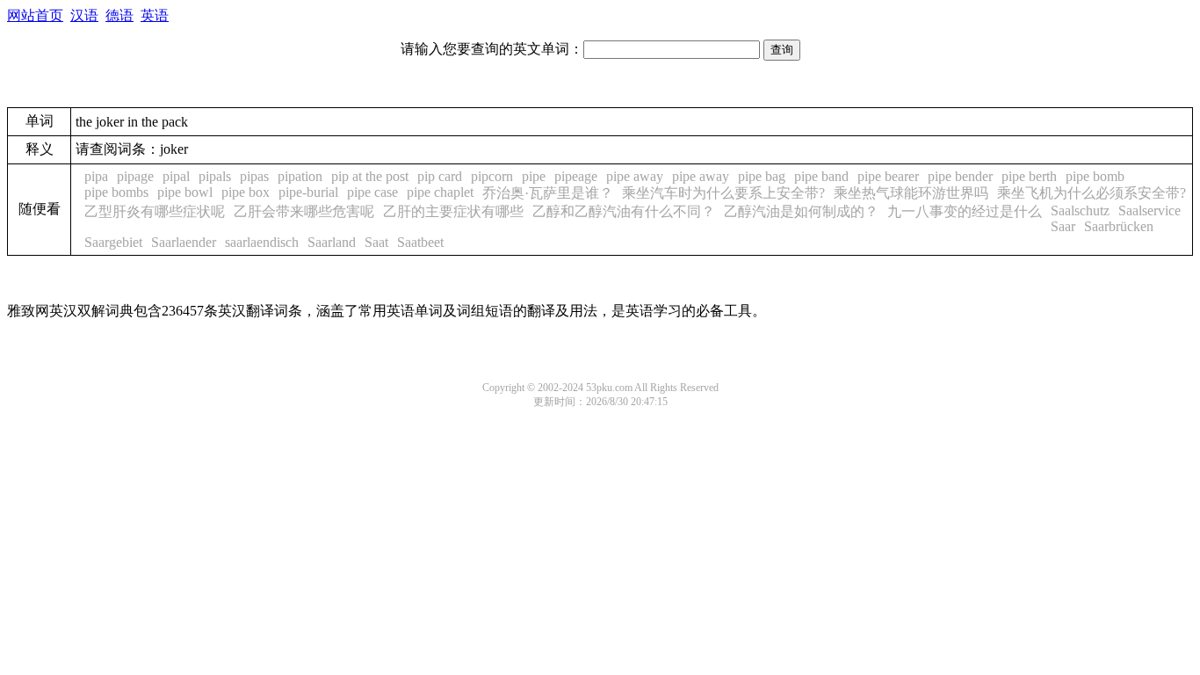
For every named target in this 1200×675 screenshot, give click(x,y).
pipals (215, 176)
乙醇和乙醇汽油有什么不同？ (623, 211)
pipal (176, 176)
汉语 (84, 15)
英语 (155, 15)
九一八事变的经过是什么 (964, 211)
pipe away (634, 176)
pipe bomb (1095, 176)
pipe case (372, 192)
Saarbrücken (1118, 226)
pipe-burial (308, 192)
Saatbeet (420, 242)
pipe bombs (116, 192)
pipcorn (492, 176)
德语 (119, 15)
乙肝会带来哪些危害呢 (304, 211)
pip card (439, 176)
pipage (135, 176)
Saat (376, 242)
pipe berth (1029, 176)
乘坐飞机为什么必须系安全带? (1091, 192)
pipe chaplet (440, 192)
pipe (534, 176)
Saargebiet (113, 242)
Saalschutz (1080, 210)
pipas (254, 176)
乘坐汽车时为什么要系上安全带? (723, 192)
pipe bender (960, 176)
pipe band (821, 176)
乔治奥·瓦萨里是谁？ (547, 192)
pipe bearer (888, 176)
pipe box (245, 192)
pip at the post (369, 176)
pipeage (575, 176)
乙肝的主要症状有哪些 (453, 211)
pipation (300, 176)
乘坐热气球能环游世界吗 (911, 192)
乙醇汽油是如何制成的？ (801, 211)
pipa (96, 176)
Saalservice (1149, 210)
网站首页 (35, 15)
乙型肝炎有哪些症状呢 (154, 211)
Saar (1063, 226)
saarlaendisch (262, 242)
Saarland (331, 242)
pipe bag (761, 176)
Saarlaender (183, 242)
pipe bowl (185, 192)
